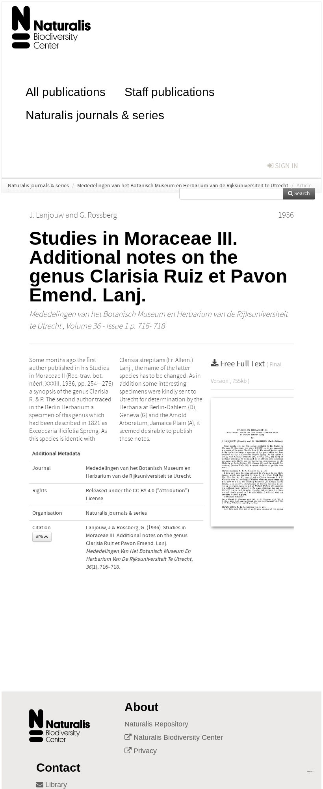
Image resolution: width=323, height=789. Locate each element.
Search (301, 193)
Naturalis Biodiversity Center (177, 737)
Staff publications (169, 91)
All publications (66, 91)
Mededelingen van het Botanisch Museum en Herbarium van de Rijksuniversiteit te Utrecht (182, 186)
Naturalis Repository (156, 724)
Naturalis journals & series (95, 114)
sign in (285, 166)
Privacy (144, 751)
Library (55, 785)
